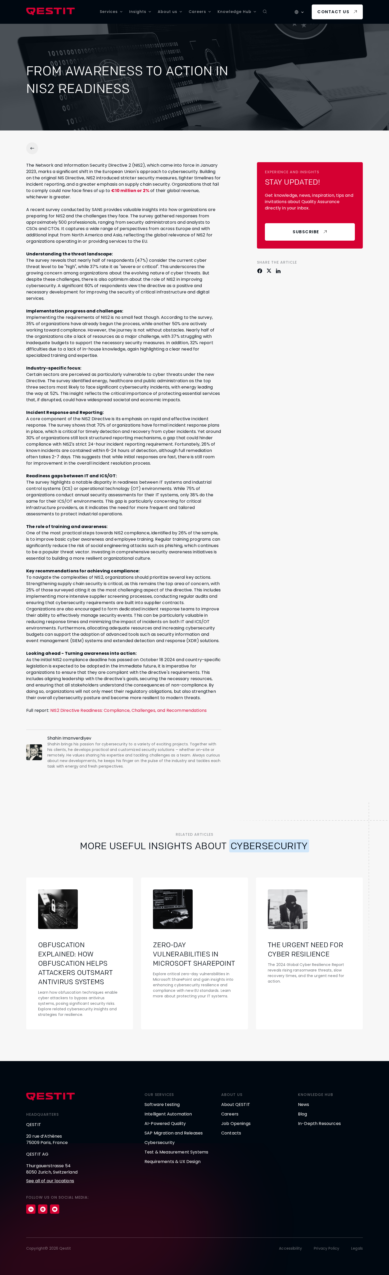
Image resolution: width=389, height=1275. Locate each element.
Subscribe (306, 232)
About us (167, 11)
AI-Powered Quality (165, 1123)
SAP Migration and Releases (173, 1133)
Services (109, 11)
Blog (302, 1114)
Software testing (162, 1104)
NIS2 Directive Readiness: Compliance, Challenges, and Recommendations (128, 710)
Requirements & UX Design (172, 1161)
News (303, 1104)
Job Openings (236, 1123)
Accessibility (290, 1248)
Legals (357, 1248)
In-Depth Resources (319, 1123)
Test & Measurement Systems (176, 1152)
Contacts (231, 1133)
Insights (137, 11)
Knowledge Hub (234, 11)
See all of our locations (50, 1181)
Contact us (333, 12)
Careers (197, 11)
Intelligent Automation (168, 1114)
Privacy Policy (326, 1248)
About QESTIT (235, 1104)
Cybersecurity (159, 1142)
